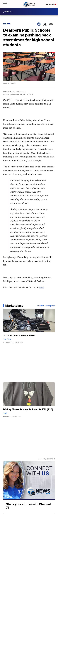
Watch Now (50, 4)
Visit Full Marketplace (46, 306)
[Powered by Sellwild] (51, 459)
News (7, 23)
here (41, 287)
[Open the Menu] (4, 4)
